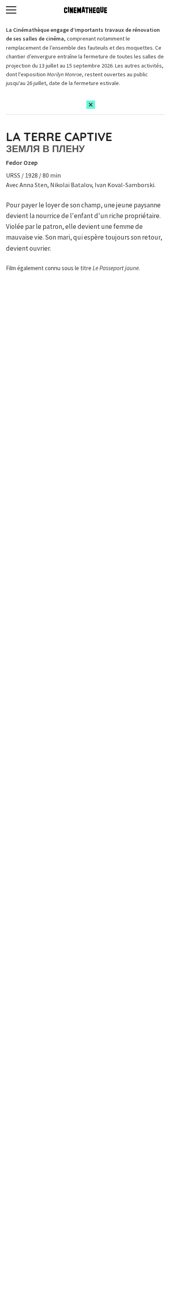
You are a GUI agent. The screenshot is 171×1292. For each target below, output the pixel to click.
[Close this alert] (90, 105)
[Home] (85, 10)
